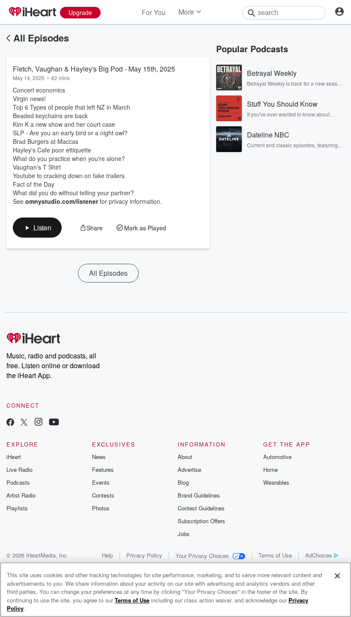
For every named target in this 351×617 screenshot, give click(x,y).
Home (270, 469)
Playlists (17, 508)
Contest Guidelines (201, 508)
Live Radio (19, 469)
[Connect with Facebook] (10, 423)
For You (154, 12)
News (99, 457)
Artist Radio (21, 495)
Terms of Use (275, 555)
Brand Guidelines (199, 495)
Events (101, 482)
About (185, 457)
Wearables (276, 482)
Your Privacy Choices (202, 555)
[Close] (337, 575)
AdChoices (318, 555)
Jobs (184, 534)
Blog (183, 482)
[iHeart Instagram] (38, 423)
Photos (101, 508)
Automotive (277, 457)
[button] (37, 228)
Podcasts (18, 482)
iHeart (13, 457)
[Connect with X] (24, 423)
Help (107, 555)
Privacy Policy (144, 555)
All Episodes (41, 38)
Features (103, 469)
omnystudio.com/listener (61, 201)
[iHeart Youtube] (54, 423)
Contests (103, 495)
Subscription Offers (201, 521)
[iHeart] (32, 12)
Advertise (189, 469)
